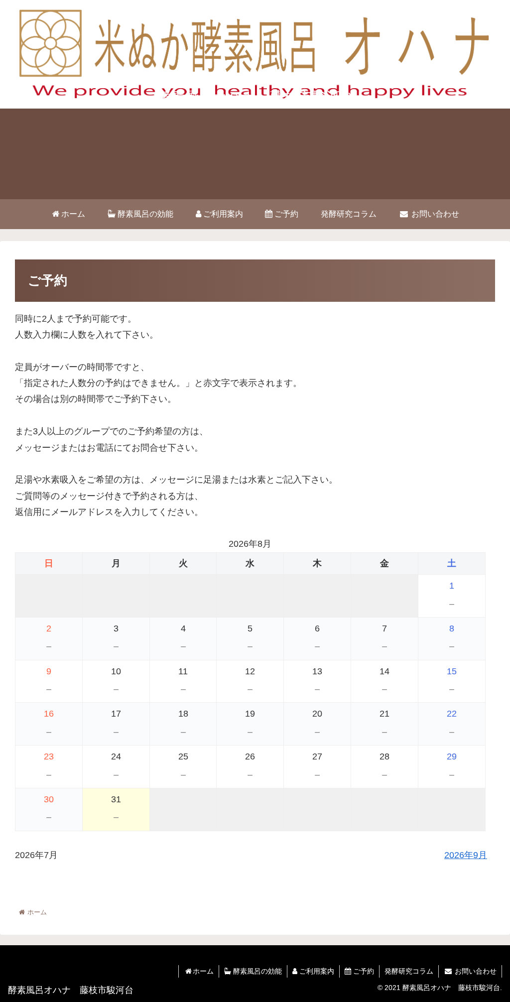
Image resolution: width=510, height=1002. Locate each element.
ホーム (203, 971)
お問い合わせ (475, 971)
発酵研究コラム (408, 971)
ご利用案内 (315, 971)
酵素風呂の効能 (256, 971)
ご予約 (362, 971)
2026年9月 (465, 855)
